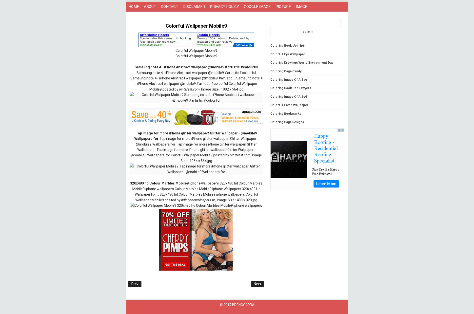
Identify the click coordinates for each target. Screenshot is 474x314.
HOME (133, 6)
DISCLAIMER (194, 6)
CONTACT (169, 6)
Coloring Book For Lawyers (290, 88)
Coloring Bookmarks (285, 113)
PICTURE (283, 6)
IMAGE (301, 6)
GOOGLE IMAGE (257, 6)
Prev (134, 284)
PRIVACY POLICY (224, 6)
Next (257, 284)
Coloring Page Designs (287, 122)
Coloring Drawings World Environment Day (301, 62)
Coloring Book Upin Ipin (287, 45)
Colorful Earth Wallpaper (289, 105)
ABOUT (150, 6)
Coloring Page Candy (285, 71)
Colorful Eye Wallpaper (287, 54)
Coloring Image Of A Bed (288, 96)
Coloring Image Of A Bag (288, 79)
